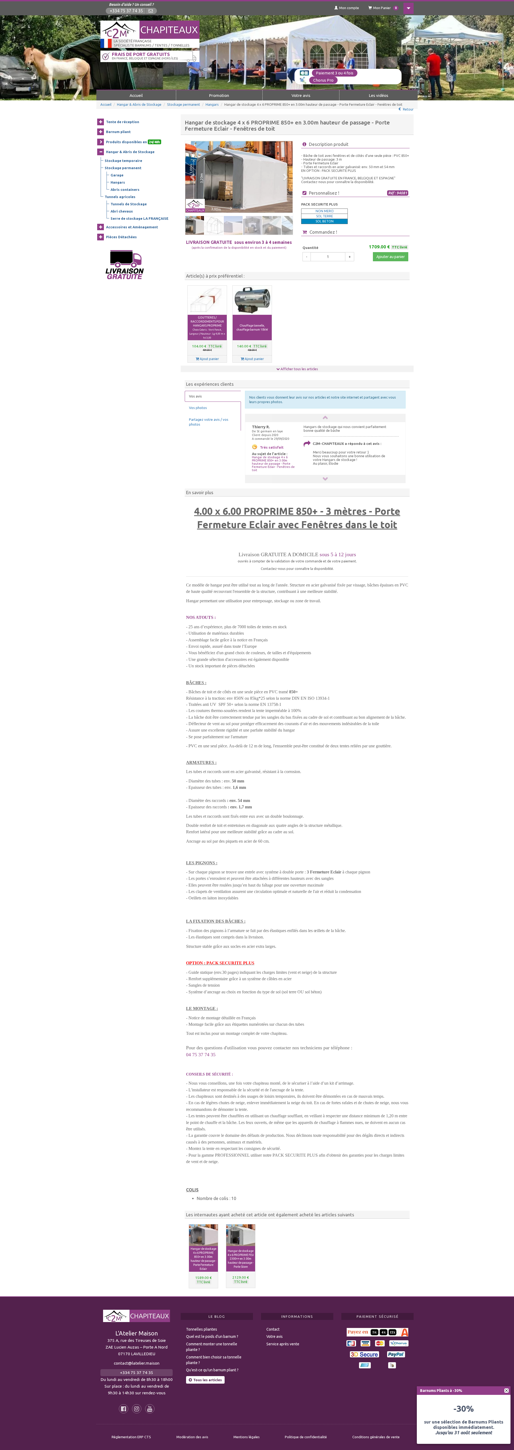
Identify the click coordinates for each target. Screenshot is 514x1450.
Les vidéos (378, 95)
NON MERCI (325, 211)
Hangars (212, 104)
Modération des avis (192, 1437)
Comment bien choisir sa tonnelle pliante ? (213, 1360)
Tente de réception (122, 122)
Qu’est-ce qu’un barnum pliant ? (212, 1370)
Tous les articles (207, 1380)
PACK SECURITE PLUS (319, 204)
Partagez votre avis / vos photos (208, 422)
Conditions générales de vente (376, 1437)
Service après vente (282, 1344)
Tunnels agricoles (120, 197)
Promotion (219, 95)
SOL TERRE (324, 216)
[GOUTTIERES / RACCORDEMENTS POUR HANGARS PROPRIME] (207, 300)
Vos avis (195, 396)
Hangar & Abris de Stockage (139, 104)
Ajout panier (209, 359)
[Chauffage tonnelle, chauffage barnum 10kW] (252, 300)
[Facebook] (123, 1408)
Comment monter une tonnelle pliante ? (211, 1347)
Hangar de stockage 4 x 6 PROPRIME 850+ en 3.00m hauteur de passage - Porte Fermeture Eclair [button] (203, 1258)
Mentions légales (246, 1437)
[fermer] (506, 1390)
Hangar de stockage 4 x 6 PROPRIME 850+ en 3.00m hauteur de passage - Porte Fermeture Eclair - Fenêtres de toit (273, 464)
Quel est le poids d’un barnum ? (212, 1336)
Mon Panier (385, 8)
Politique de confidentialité (306, 1437)
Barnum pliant (118, 132)
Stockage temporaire (123, 160)
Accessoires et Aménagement (132, 227)
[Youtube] (149, 1408)
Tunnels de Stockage (129, 204)
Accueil (136, 95)
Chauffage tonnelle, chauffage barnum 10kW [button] (252, 327)
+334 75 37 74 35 (126, 11)
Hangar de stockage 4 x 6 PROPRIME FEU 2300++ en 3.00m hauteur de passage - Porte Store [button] (241, 1258)
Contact (272, 1329)
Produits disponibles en (133, 142)
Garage (117, 175)
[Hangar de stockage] (239, 177)
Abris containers (125, 189)
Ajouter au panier (390, 257)
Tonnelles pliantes (201, 1329)
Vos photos (198, 408)
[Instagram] (136, 1408)
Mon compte (349, 8)
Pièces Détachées (121, 237)
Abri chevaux (122, 211)
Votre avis (301, 95)
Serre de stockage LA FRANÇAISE (139, 218)
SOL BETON (325, 221)
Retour (408, 109)
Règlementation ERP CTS (131, 1437)
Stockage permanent (183, 104)
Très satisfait (272, 447)
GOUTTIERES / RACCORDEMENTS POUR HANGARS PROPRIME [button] (207, 327)
